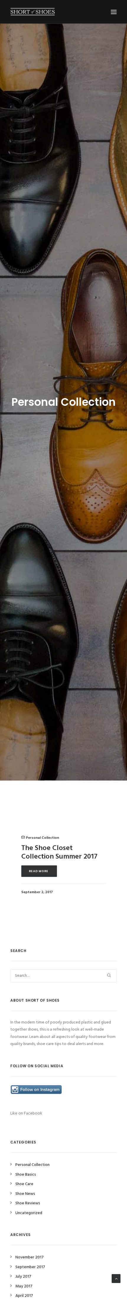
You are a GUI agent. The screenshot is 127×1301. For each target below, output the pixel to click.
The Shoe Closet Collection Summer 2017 (59, 852)
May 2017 (23, 1286)
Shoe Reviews (27, 1203)
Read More (39, 871)
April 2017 (24, 1295)
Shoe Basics (25, 1174)
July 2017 (23, 1276)
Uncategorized (28, 1213)
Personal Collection (42, 838)
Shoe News (25, 1193)
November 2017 (29, 1257)
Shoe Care (24, 1184)
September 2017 (30, 1267)
